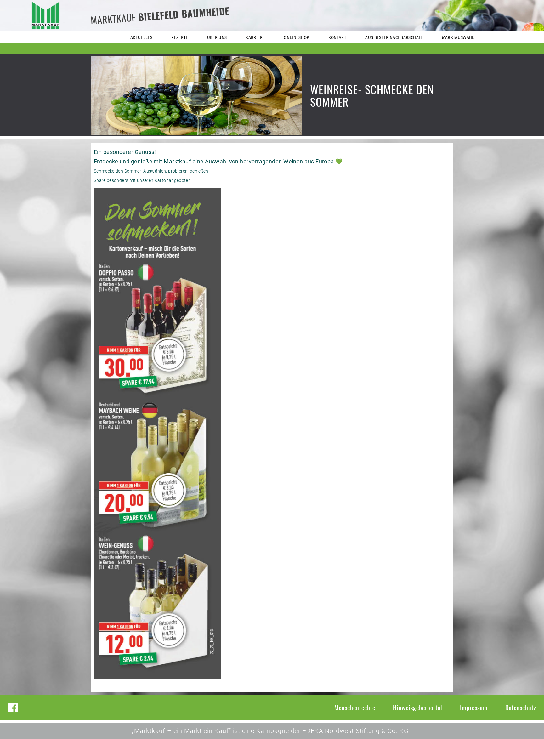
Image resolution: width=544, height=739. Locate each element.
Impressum (474, 707)
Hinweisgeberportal (417, 707)
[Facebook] (13, 707)
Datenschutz (520, 707)
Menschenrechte (354, 707)
